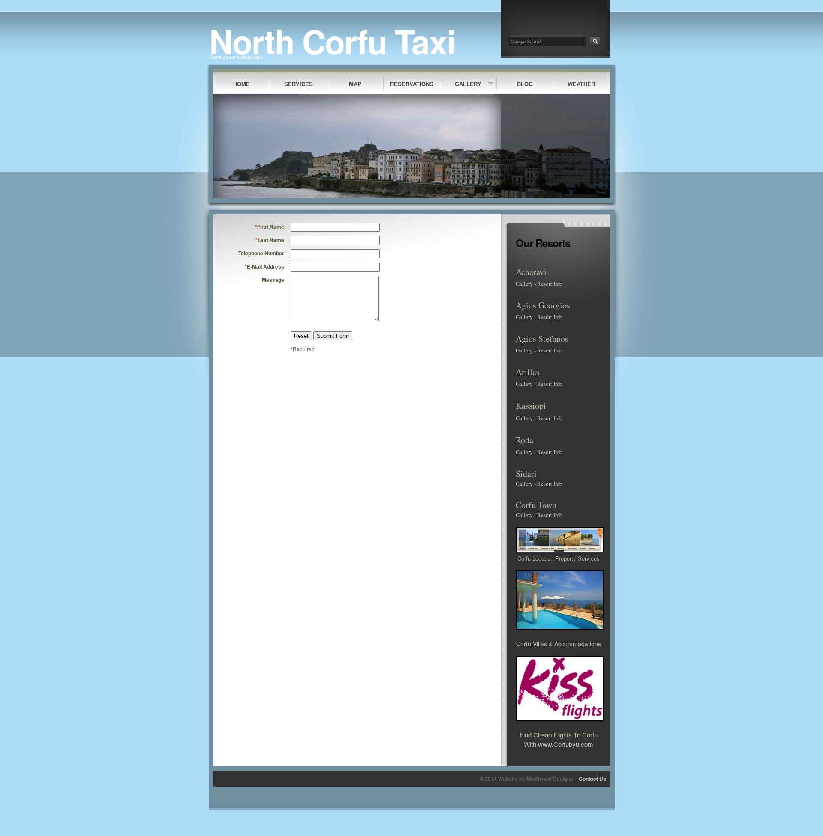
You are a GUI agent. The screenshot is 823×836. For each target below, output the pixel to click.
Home (241, 84)
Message (273, 280)
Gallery (468, 84)
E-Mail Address (264, 266)
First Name (269, 226)
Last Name (269, 240)
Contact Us (592, 778)
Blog (525, 84)
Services (298, 84)
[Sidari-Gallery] (533, 483)
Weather (581, 84)
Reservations (411, 84)
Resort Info (549, 283)
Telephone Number (261, 253)
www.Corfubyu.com (565, 744)
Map (355, 84)
